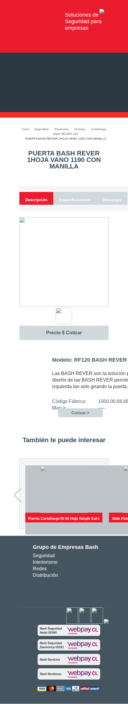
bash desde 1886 (39, 15)
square (48, 590)
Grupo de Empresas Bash (65, 547)
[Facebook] (72, 622)
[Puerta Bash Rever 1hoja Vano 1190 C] (64, 305)
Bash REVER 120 (65, 134)
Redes (40, 568)
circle (57, 590)
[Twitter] (84, 622)
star (66, 590)
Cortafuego (99, 129)
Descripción (36, 200)
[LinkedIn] (106, 622)
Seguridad (41, 129)
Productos (61, 129)
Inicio (25, 129)
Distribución (45, 575)
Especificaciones (74, 200)
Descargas (111, 200)
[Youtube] (97, 622)
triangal (75, 590)
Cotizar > (80, 412)
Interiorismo (45, 562)
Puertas (79, 129)
